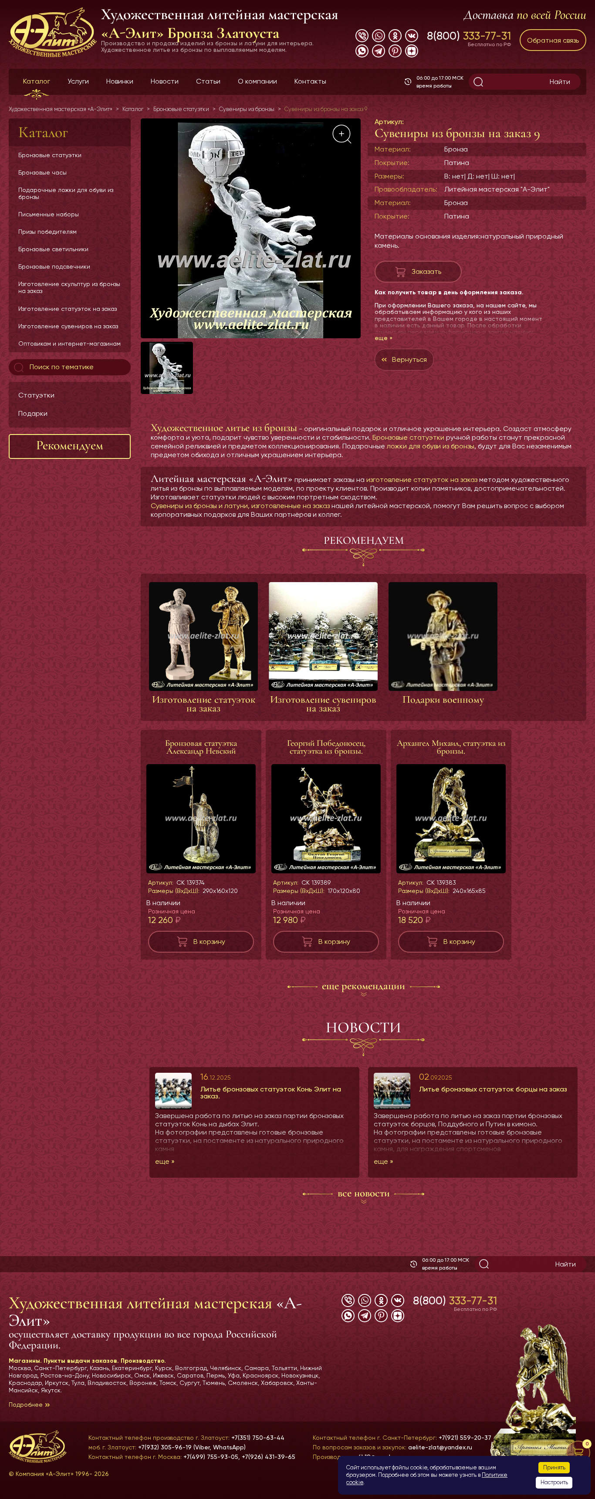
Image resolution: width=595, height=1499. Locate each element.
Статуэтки (36, 395)
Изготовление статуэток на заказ (67, 308)
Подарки (32, 413)
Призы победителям (47, 231)
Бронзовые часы (42, 172)
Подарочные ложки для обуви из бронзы (65, 193)
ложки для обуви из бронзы (430, 446)
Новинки (119, 81)
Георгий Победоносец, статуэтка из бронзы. (326, 747)
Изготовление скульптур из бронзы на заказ (69, 287)
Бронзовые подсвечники (54, 266)
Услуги (78, 81)
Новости (165, 81)
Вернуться (409, 359)
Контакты (310, 81)
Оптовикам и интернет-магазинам (69, 343)
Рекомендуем (69, 445)
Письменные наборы (48, 214)
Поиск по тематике (61, 367)
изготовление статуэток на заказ (421, 479)
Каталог (36, 81)
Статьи (208, 81)
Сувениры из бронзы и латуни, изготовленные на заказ (240, 506)
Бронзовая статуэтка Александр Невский (201, 747)
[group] (251, 228)
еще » (383, 337)
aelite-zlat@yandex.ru (440, 1447)
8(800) (469, 35)
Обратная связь (553, 40)
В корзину (209, 941)
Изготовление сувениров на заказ (68, 326)
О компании (257, 81)
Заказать (426, 271)
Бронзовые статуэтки (49, 155)
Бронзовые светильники (53, 249)
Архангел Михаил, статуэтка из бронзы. (451, 747)
